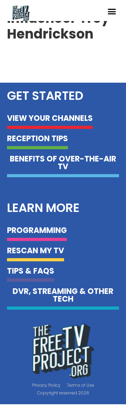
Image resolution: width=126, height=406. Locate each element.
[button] (111, 11)
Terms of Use (80, 385)
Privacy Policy (46, 385)
